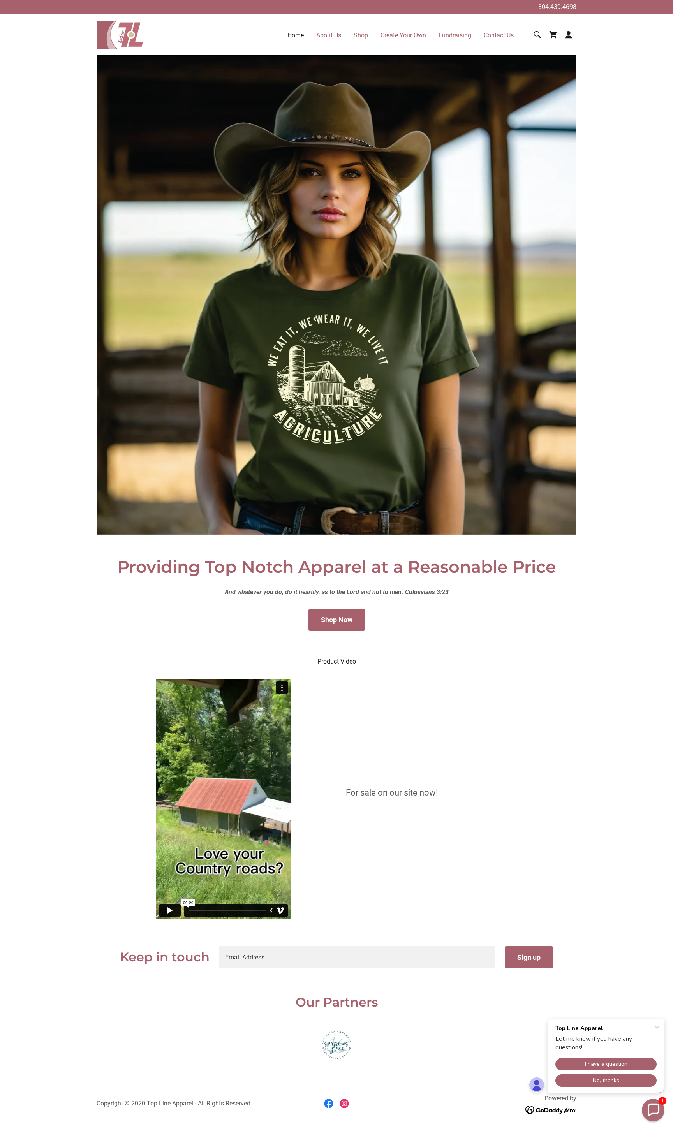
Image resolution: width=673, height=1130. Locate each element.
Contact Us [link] (499, 35)
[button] (568, 34)
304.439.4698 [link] (557, 7)
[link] (120, 34)
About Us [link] (328, 35)
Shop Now (336, 620)
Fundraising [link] (455, 35)
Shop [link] (361, 35)
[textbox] (357, 957)
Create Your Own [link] (403, 35)
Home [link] (295, 35)
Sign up (529, 957)
